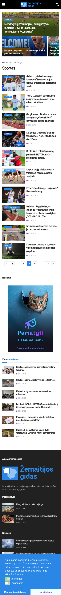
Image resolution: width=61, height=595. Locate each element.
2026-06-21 (32, 106)
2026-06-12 (32, 220)
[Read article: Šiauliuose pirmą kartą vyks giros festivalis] (8, 383)
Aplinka (8, 115)
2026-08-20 (22, 411)
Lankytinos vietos (12, 207)
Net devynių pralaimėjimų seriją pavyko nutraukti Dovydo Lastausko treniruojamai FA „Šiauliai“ (26, 27)
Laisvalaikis (10, 170)
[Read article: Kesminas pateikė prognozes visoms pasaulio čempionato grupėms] (13, 251)
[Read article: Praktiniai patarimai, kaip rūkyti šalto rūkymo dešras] (8, 519)
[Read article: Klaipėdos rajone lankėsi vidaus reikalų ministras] (8, 394)
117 (47, 264)
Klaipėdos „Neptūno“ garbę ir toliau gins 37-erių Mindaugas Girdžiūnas (41, 136)
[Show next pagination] (53, 263)
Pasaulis (8, 245)
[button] (7, 578)
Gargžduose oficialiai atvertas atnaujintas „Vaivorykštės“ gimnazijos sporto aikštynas (41, 117)
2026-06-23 (32, 90)
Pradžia (5, 62)
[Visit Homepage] (30, 4)
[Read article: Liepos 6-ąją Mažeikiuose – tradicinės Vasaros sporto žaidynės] (13, 176)
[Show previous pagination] (6, 263)
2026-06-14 (32, 195)
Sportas (8, 19)
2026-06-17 (32, 180)
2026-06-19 (32, 125)
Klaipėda (9, 46)
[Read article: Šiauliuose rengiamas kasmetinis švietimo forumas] (8, 370)
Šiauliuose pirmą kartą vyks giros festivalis (36, 380)
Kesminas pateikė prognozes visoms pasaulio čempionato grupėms (41, 248)
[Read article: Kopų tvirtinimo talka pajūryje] (8, 507)
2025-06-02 (22, 523)
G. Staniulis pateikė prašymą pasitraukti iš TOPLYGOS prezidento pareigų (40, 154)
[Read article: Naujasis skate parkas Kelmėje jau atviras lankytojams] (13, 233)
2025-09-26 (22, 508)
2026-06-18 (32, 143)
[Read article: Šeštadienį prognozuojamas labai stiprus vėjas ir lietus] (8, 543)
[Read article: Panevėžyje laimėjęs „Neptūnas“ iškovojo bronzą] (13, 195)
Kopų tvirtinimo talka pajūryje (29, 504)
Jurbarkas (9, 77)
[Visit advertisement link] (30, 318)
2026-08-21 (22, 374)
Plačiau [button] (19, 574)
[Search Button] (57, 4)
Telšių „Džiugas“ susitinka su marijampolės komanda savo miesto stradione (40, 99)
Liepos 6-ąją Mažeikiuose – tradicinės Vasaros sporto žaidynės (40, 173)
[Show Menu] (3, 4)
